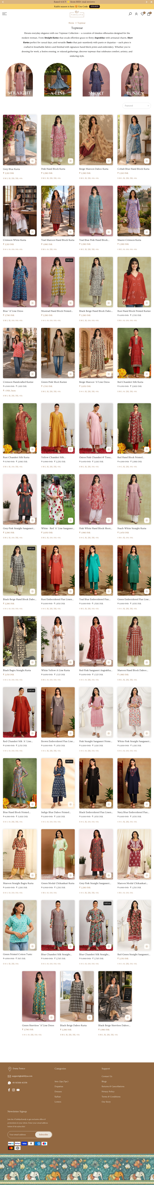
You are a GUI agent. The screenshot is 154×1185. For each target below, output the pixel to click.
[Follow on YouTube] (18, 1090)
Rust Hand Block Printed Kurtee (134, 311)
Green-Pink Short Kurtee (54, 382)
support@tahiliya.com (22, 1076)
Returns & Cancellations (113, 1086)
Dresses (58, 1091)
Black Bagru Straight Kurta (17, 670)
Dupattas (59, 1086)
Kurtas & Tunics (62, 1076)
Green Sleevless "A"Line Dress (38, 1025)
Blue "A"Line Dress (13, 311)
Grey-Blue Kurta (11, 169)
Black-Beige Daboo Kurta (73, 1025)
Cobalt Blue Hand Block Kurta (133, 169)
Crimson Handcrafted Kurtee (18, 382)
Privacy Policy (108, 1091)
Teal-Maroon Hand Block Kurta (57, 240)
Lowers (58, 1102)
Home (71, 23)
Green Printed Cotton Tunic (17, 954)
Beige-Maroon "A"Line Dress (94, 382)
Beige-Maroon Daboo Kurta (93, 169)
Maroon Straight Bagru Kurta (18, 883)
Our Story (106, 1102)
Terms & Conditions (111, 1097)
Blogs (104, 1081)
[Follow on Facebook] (9, 1090)
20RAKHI (94, 6)
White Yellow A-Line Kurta (55, 670)
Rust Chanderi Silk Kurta (16, 457)
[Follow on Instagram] (13, 1090)
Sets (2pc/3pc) (61, 1081)
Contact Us (107, 1076)
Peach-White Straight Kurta (131, 528)
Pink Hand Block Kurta (53, 169)
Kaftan (58, 1097)
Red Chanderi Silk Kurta (130, 382)
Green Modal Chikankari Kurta (57, 883)
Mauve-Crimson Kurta (129, 240)
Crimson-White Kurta (14, 240)
